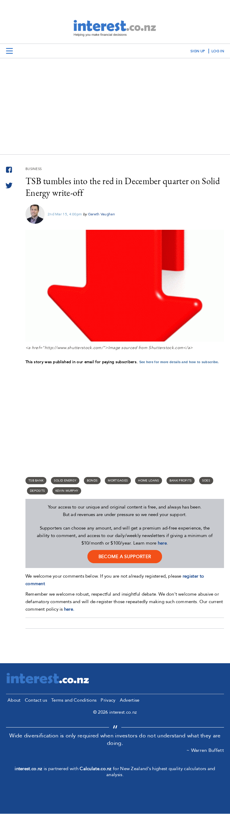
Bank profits (181, 480)
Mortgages (118, 480)
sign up (197, 51)
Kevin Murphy (66, 491)
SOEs (206, 480)
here (162, 543)
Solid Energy (65, 480)
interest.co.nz (28, 769)
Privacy (108, 700)
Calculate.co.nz (96, 769)
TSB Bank (35, 480)
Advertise (130, 700)
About (14, 700)
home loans (148, 480)
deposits (37, 491)
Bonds (92, 480)
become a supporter (125, 557)
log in (217, 51)
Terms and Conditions (73, 700)
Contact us (36, 700)
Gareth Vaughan (101, 214)
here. (69, 609)
